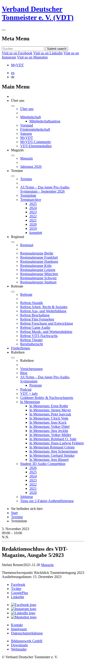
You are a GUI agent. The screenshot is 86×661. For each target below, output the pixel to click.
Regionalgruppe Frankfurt (39, 257)
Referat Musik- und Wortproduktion (46, 332)
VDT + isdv (29, 393)
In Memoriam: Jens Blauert (49, 460)
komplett (35, 233)
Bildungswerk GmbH (26, 641)
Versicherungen (31, 369)
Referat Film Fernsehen (37, 319)
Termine (26, 179)
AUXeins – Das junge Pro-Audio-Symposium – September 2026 (45, 189)
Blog (23, 373)
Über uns (26, 109)
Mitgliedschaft (30, 117)
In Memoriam (30, 402)
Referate (26, 294)
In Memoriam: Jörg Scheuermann (53, 451)
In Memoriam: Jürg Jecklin (48, 431)
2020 (33, 224)
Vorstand (26, 125)
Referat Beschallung (35, 315)
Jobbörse (26, 497)
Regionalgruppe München (39, 274)
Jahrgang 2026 (31, 167)
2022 (33, 216)
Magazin (26, 158)
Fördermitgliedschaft (35, 129)
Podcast (25, 389)
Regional (26, 245)
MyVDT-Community (35, 142)
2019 (33, 228)
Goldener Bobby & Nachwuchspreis (46, 398)
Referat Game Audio (35, 327)
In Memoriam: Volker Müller (50, 435)
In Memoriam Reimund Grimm (52, 447)
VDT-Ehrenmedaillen (36, 146)
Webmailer (19, 649)
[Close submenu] (13, 106)
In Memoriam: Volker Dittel (49, 427)
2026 (33, 468)
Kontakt (17, 625)
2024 (33, 208)
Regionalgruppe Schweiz (38, 278)
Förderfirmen (20, 348)
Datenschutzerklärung (27, 633)
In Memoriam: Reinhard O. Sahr (52, 439)
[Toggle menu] (4, 30)
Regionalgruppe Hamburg (39, 261)
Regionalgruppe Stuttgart (38, 282)
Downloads (19, 645)
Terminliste (28, 195)
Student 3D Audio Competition (42, 464)
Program (35, 385)
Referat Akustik (31, 303)
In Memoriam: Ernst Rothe (48, 406)
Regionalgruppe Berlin (36, 253)
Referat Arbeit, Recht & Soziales (43, 307)
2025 (33, 204)
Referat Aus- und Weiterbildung (43, 311)
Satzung (26, 134)
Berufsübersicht (31, 344)
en (12, 73)
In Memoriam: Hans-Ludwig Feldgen (56, 443)
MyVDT (17, 65)
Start (14, 513)
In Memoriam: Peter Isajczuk (50, 414)
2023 (33, 212)
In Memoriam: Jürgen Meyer (50, 410)
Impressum (19, 629)
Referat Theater (31, 340)
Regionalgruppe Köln (36, 266)
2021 (33, 220)
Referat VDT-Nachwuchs (39, 336)
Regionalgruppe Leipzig (37, 270)
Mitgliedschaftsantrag (44, 121)
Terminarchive (30, 200)
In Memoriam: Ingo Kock (48, 422)
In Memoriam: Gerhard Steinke (52, 455)
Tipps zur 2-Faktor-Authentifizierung (47, 501)
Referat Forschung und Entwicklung (46, 323)
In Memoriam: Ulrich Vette (48, 418)
